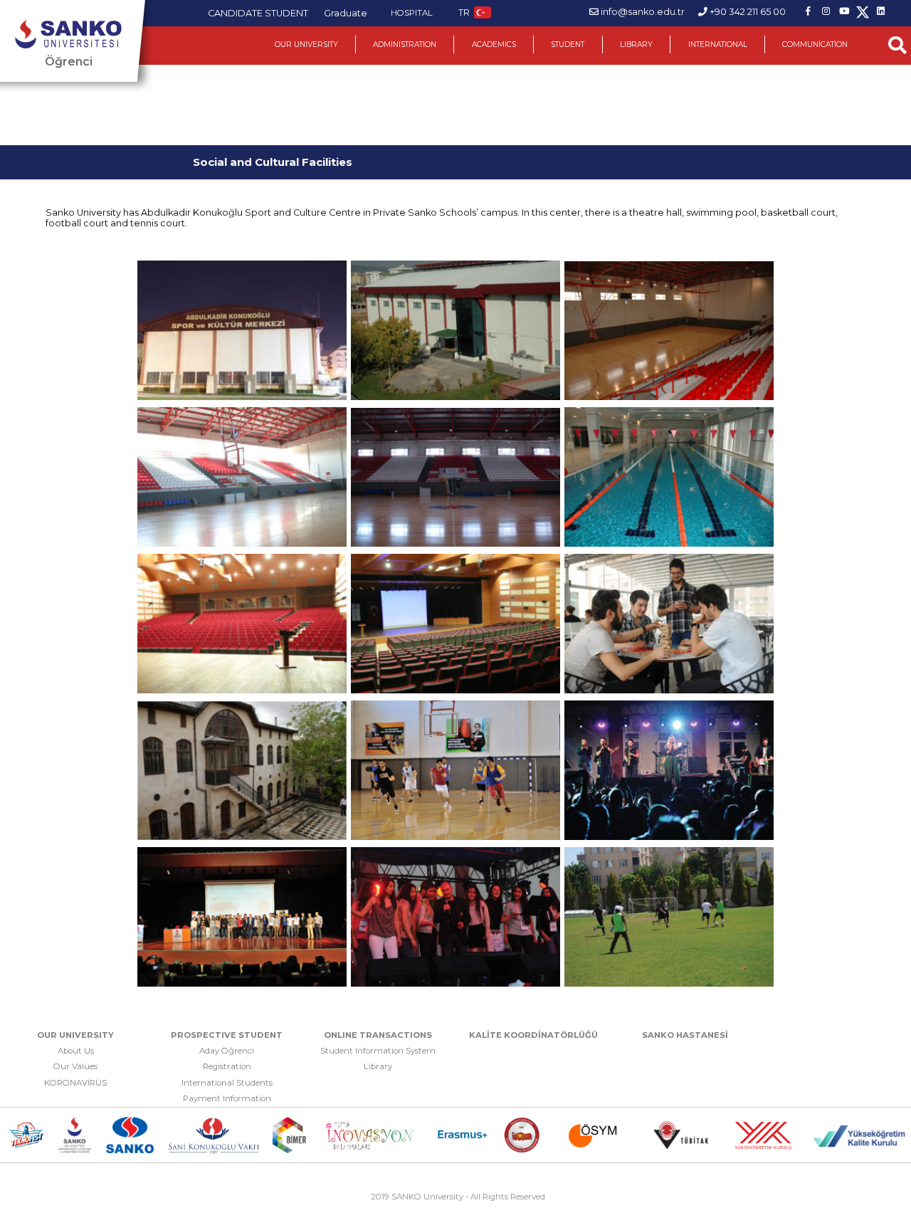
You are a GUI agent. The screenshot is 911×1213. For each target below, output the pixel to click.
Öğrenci (69, 61)
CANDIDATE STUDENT (258, 13)
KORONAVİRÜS (75, 1083)
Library (378, 1066)
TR (464, 12)
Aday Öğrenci (226, 1051)
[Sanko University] (68, 35)
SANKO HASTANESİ (685, 1035)
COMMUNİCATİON (815, 44)
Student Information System (378, 1051)
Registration (227, 1066)
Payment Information (227, 1098)
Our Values (75, 1066)
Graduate (345, 13)
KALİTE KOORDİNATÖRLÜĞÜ (533, 1035)
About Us (76, 1051)
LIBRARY (636, 44)
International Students (227, 1083)
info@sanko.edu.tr (643, 11)
